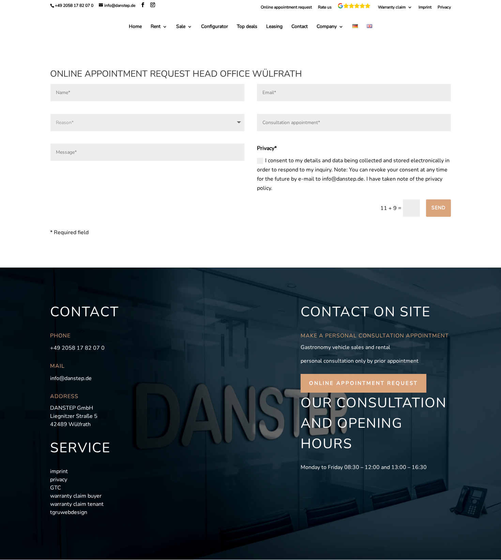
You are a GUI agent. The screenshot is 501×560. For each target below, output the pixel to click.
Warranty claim (392, 7)
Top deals (247, 27)
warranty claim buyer (76, 496)
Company (327, 27)
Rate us (325, 7)
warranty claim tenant (77, 504)
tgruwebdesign (68, 512)
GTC (55, 487)
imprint (59, 471)
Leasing (274, 27)
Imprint (425, 7)
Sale (180, 27)
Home (135, 27)
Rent (156, 27)
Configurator (214, 27)
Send (438, 208)
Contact (299, 27)
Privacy (444, 7)
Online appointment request (286, 7)
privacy (58, 479)
